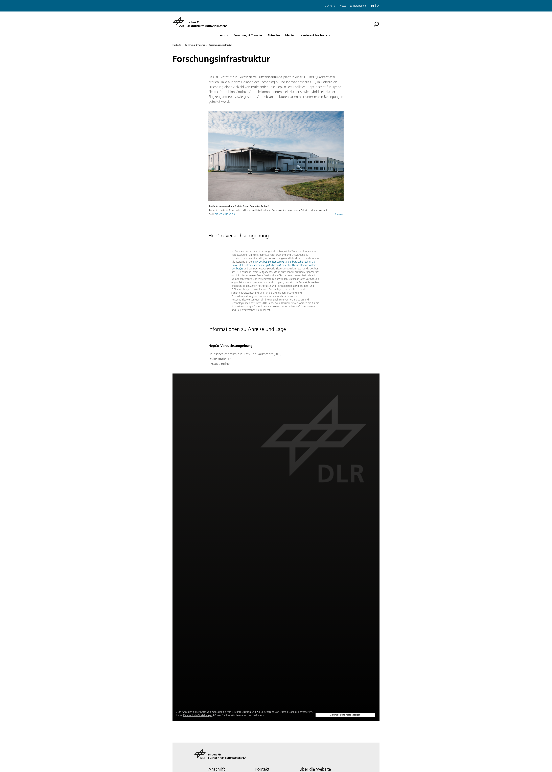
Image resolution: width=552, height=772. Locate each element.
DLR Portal (330, 5)
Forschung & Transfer (248, 35)
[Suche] (377, 24)
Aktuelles (273, 35)
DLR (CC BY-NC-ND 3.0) (225, 214)
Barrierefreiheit (358, 5)
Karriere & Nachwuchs (315, 35)
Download (339, 214)
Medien (290, 35)
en (377, 5)
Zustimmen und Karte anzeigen (345, 715)
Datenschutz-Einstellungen (197, 715)
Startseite (176, 45)
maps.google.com (221, 712)
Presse (343, 5)
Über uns (222, 35)
